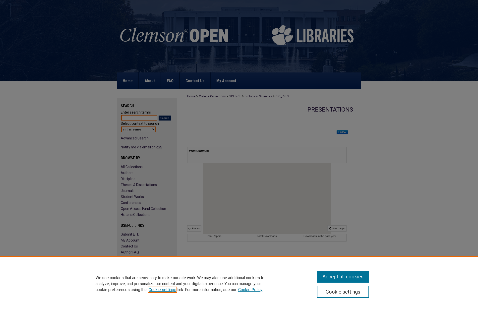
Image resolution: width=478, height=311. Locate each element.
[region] (239, 283)
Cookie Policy (250, 289)
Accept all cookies (342, 277)
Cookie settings (162, 289)
